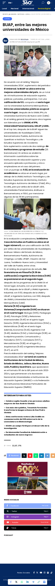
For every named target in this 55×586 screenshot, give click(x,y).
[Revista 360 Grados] (27, 3)
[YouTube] (41, 573)
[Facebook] (27, 505)
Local (7, 18)
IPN (19, 445)
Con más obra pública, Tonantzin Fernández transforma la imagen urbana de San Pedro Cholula (25, 410)
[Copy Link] (39, 582)
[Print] (44, 582)
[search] (43, 2)
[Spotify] (48, 572)
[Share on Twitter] (16, 582)
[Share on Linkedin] (27, 582)
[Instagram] (27, 516)
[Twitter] (27, 511)
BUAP (14, 445)
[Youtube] (27, 522)
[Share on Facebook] (10, 582)
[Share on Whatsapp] (22, 582)
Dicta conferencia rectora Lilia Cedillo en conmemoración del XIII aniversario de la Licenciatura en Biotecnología (24, 419)
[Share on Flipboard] (30, 455)
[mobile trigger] (5, 3)
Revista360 (24, 39)
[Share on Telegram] (33, 582)
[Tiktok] (27, 528)
